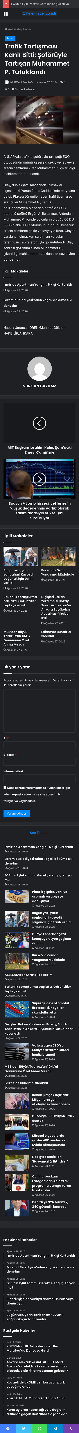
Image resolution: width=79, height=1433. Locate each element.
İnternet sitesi (13, 771)
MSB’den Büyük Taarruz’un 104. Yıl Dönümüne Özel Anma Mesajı (18, 638)
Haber (27, 29)
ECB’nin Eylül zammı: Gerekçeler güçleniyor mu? (44, 4)
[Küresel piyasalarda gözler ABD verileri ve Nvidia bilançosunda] (17, 1141)
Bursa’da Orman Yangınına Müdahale (57, 572)
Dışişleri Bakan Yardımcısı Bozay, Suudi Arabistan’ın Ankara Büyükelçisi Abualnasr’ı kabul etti (56, 607)
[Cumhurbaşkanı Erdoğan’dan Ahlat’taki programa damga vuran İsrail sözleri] (17, 1182)
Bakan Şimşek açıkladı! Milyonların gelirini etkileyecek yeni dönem (51, 1099)
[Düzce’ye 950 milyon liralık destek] (17, 1122)
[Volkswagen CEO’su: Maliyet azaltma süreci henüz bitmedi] (17, 1051)
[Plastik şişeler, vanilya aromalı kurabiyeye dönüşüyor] (17, 896)
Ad (7, 738)
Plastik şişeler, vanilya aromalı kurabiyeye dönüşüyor (49, 896)
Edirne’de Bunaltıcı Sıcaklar (56, 634)
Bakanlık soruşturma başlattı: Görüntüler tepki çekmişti (20, 601)
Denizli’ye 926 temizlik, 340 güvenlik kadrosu (50, 1204)
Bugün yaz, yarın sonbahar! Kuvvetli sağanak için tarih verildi (19, 576)
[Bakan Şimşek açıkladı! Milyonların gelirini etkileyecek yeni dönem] (17, 1101)
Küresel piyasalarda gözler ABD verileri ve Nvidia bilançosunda (49, 1140)
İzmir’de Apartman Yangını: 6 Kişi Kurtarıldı (38, 284)
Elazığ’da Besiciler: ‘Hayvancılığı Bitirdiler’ (50, 1159)
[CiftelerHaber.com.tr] (39, 13)
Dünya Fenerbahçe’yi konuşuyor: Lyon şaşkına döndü (51, 939)
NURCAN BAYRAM (21, 82)
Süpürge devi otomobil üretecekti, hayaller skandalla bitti (50, 1008)
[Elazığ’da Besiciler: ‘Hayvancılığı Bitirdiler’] (17, 1163)
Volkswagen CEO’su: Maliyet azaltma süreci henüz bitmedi (50, 1050)
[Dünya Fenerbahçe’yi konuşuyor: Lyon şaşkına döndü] (17, 940)
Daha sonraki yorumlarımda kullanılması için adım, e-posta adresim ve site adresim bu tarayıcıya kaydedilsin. (37, 794)
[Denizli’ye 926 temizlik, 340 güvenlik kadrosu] (17, 1208)
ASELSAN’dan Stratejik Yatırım (28, 975)
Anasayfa (14, 29)
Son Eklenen (39, 833)
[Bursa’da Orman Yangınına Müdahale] (58, 556)
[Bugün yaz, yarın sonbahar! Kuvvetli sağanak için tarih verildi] (21, 556)
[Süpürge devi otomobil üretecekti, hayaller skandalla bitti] (17, 1009)
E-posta (10, 754)
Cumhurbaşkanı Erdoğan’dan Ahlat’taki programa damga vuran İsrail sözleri (51, 1183)
